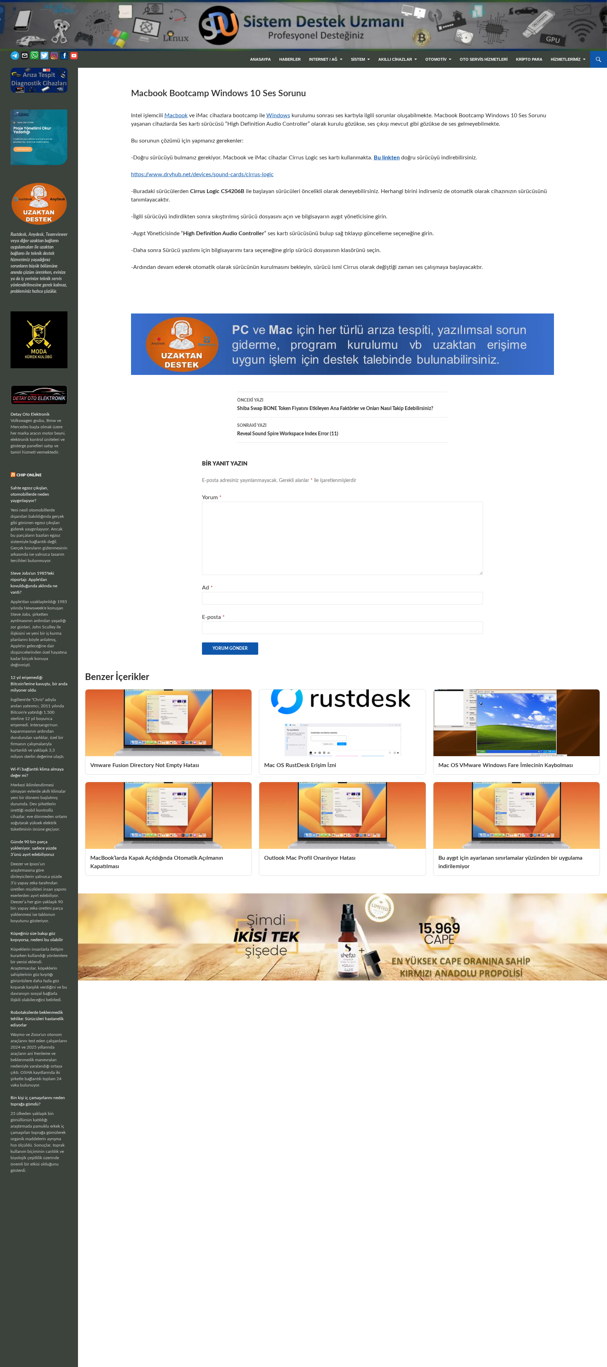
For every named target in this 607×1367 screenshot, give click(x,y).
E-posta (213, 617)
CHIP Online (29, 475)
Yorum (212, 497)
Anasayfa (260, 59)
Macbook (176, 115)
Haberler (290, 59)
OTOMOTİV (435, 59)
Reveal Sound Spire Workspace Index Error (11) (287, 429)
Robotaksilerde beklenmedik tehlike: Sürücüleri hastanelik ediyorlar (37, 1018)
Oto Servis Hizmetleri (484, 59)
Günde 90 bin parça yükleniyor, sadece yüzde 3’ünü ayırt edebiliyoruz (34, 848)
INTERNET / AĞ (323, 59)
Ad (207, 587)
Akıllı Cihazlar (395, 59)
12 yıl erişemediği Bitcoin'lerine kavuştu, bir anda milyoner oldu (39, 683)
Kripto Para (529, 59)
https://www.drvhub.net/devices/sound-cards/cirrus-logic (202, 174)
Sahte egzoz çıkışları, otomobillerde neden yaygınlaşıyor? (30, 494)
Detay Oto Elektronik (30, 414)
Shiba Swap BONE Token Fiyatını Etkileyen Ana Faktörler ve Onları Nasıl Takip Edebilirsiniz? (335, 404)
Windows (278, 115)
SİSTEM (358, 59)
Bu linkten (387, 157)
